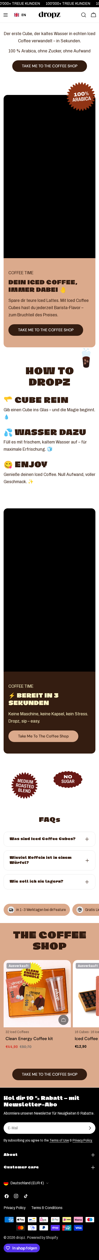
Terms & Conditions (46, 1208)
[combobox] (20, 15)
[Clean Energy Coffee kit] (37, 993)
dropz (20, 1237)
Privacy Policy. (83, 1140)
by (20, 22)
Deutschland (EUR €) (27, 1183)
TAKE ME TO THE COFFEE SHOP (46, 329)
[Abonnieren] (90, 1128)
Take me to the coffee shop (43, 736)
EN (23, 14)
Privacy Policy (14, 1208)
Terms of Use (59, 1140)
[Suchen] (83, 15)
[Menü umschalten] (5, 15)
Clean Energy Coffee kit (29, 1039)
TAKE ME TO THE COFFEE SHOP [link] (49, 66)
